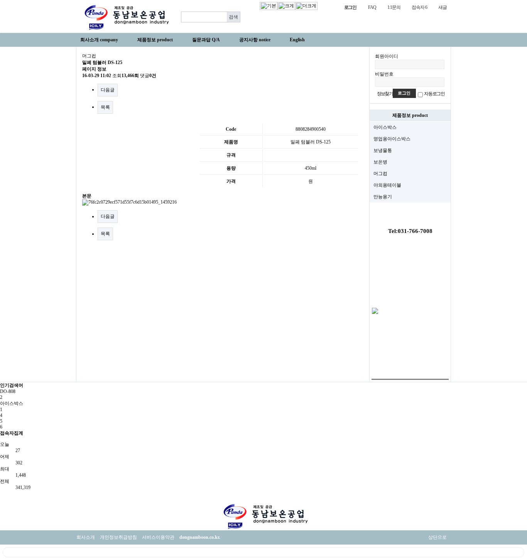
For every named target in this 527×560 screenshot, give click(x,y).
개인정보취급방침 (118, 537)
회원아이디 (386, 56)
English (297, 39)
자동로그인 (434, 93)
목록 (105, 107)
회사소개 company (99, 39)
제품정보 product (155, 39)
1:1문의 (393, 7)
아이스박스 (11, 403)
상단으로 (437, 537)
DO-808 (7, 391)
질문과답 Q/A (206, 39)
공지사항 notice (254, 39)
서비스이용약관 (158, 537)
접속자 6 (419, 7)
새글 (442, 7)
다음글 (108, 90)
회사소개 (85, 537)
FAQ (372, 7)
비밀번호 (384, 74)
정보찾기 (385, 93)
